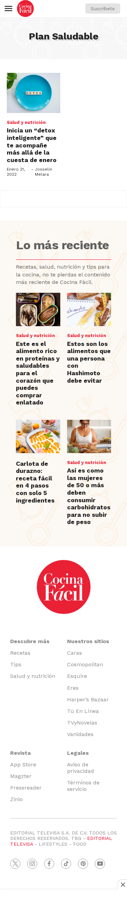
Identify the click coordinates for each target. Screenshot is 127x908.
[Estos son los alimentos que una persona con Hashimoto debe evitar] (89, 309)
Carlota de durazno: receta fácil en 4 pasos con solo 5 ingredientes (35, 482)
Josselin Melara (43, 171)
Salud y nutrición (26, 122)
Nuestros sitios (88, 641)
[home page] (25, 8)
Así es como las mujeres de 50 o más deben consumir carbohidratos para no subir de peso (88, 496)
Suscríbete (103, 8)
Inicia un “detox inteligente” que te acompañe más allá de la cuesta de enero (32, 145)
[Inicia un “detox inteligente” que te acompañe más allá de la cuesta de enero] (33, 93)
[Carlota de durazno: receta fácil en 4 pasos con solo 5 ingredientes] (38, 436)
